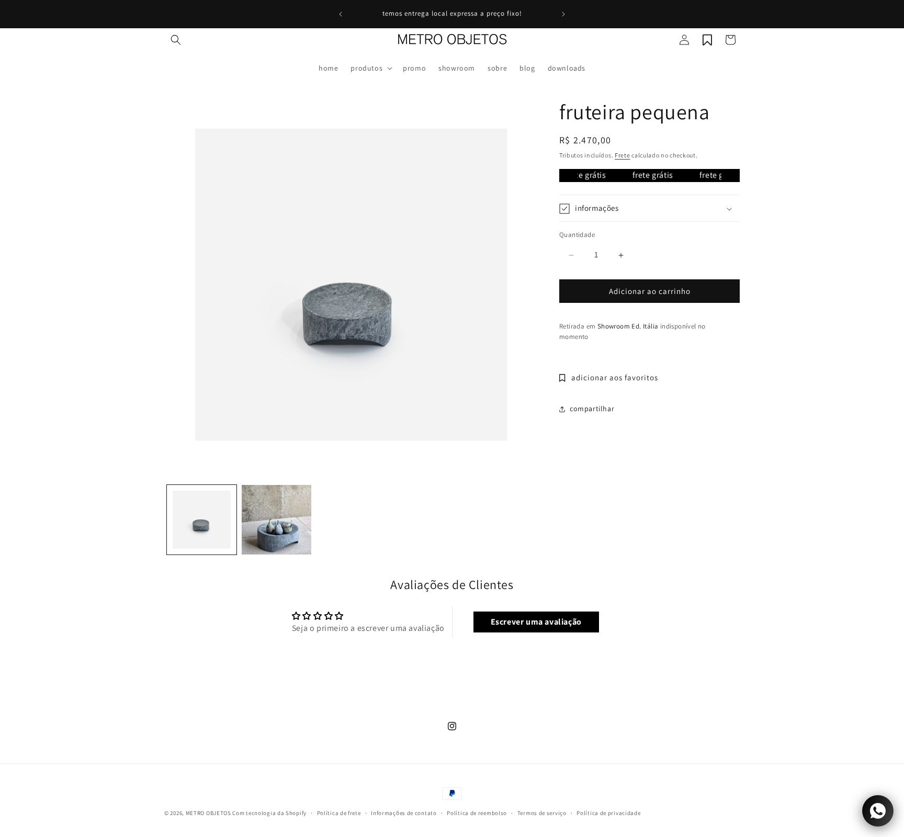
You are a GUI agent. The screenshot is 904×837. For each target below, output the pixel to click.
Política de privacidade (608, 813)
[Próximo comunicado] (563, 14)
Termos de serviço (542, 813)
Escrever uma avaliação (536, 621)
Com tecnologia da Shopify (269, 813)
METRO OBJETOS (208, 813)
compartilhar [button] (592, 409)
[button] (175, 39)
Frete (622, 155)
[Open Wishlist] (707, 39)
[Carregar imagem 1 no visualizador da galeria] (201, 520)
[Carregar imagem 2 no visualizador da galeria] (276, 520)
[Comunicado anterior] (340, 14)
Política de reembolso (477, 813)
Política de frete (339, 813)
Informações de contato (403, 813)
